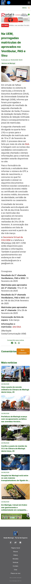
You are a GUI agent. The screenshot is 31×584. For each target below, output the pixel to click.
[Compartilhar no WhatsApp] (19, 343)
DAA (27, 144)
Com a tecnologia (13, 580)
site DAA (17, 327)
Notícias (15, 562)
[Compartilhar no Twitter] (15, 343)
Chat (15, 570)
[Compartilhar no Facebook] (12, 343)
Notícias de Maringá (8, 63)
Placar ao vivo (15, 573)
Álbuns (15, 551)
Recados (15, 559)
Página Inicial (15, 548)
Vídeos (15, 555)
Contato (15, 566)
